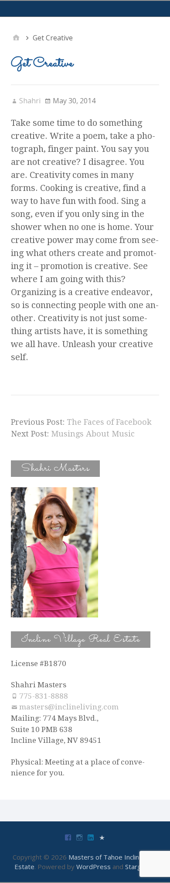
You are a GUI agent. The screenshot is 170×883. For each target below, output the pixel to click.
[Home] (16, 38)
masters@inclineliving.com (69, 706)
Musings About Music (93, 433)
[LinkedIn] (90, 837)
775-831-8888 (43, 696)
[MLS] (102, 837)
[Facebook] (68, 837)
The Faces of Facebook (109, 422)
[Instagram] (79, 837)
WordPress (93, 866)
